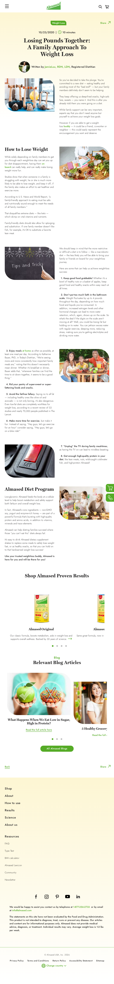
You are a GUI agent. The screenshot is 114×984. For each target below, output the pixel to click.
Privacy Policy (17, 960)
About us (11, 825)
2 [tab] (57, 645)
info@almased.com (22, 910)
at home (26, 350)
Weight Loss (58, 23)
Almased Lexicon (13, 865)
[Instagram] (47, 900)
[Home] (54, 9)
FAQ (7, 843)
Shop (8, 788)
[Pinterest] (57, 900)
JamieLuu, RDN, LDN (57, 67)
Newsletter (10, 879)
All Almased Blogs (57, 748)
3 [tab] (61, 645)
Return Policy (59, 960)
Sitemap (100, 960)
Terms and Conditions (38, 960)
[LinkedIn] (78, 900)
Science (10, 817)
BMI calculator (12, 858)
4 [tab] (66, 645)
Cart (107, 7)
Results (10, 810)
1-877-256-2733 (81, 907)
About (9, 796)
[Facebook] (36, 900)
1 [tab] (52, 645)
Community (10, 872)
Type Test (9, 850)
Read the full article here (39, 729)
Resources (12, 836)
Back (7, 766)
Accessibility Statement (81, 960)
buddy (67, 126)
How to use (12, 803)
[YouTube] (68, 900)
